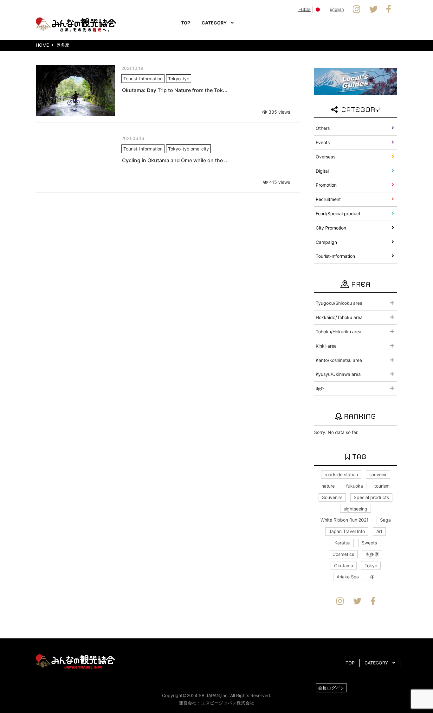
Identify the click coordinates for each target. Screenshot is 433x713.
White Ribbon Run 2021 (344, 520)
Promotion (326, 185)
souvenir (378, 474)
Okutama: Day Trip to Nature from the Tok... (175, 90)
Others (323, 128)
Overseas (325, 156)
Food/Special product (338, 213)
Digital (322, 171)
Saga (385, 520)
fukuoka (354, 486)
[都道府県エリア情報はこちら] (355, 81)
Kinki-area (326, 346)
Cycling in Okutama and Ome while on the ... (175, 160)
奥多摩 (372, 554)
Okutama (343, 565)
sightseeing (355, 508)
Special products (371, 497)
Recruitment (328, 199)
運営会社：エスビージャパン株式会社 (216, 702)
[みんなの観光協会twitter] (373, 9)
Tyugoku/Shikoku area (339, 303)
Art (379, 531)
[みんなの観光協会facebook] (388, 9)
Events (323, 142)
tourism (382, 486)
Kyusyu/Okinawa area (338, 374)
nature (328, 486)
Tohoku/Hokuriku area (338, 331)
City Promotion (331, 227)
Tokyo (371, 565)
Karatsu (342, 542)
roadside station (341, 474)
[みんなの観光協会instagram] (356, 9)
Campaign (326, 242)
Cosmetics (343, 554)
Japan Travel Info (347, 531)
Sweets (369, 542)
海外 (320, 388)
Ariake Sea (348, 576)
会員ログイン (331, 687)
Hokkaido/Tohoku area (339, 317)
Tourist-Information (335, 256)
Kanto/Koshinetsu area (339, 360)
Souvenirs (332, 497)
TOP (185, 22)
